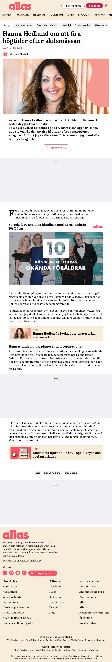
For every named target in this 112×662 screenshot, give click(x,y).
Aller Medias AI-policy (17, 617)
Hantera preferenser (16, 607)
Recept (66, 640)
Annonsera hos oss (91, 591)
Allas (82, 602)
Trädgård (23, 15)
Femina (49, 640)
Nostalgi (66, 25)
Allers (83, 607)
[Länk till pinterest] (24, 573)
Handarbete (56, 15)
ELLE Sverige (20, 650)
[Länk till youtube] (17, 573)
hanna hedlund (52, 472)
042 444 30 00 (46, 656)
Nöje (52, 612)
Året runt (85, 617)
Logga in (94, 5)
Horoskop (99, 15)
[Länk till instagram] (11, 573)
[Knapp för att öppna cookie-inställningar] (106, 5)
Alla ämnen (10, 591)
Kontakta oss (87, 586)
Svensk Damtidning (35, 640)
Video (71, 15)
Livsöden (7, 15)
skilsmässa (71, 472)
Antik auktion (88, 623)
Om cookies (10, 602)
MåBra (58, 640)
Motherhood (77, 640)
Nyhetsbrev (10, 586)
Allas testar (101, 25)
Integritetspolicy (13, 612)
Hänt (22, 640)
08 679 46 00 (92, 658)
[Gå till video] (98, 226)
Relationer (39, 15)
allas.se (99, 656)
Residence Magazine (95, 640)
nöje (5, 48)
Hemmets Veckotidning (94, 612)
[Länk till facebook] (5, 573)
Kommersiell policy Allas (18, 623)
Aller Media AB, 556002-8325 (41, 658)
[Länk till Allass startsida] (33, 6)
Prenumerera (73, 5)
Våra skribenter (13, 597)
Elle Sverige (12, 640)
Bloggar (83, 15)
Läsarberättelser (24, 25)
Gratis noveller (83, 25)
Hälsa (52, 591)
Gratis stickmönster (47, 25)
